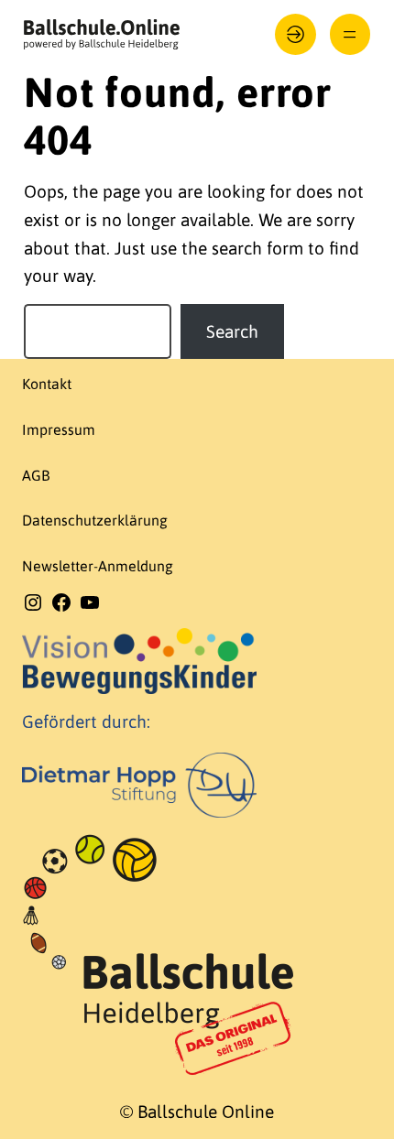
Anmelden (295, 34)
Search (232, 331)
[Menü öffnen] (350, 34)
